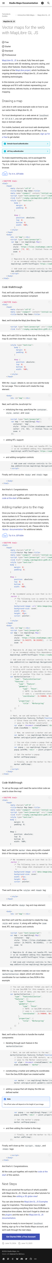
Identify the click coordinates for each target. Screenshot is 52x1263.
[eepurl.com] (13, 1259)
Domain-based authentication (17, 144)
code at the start (9, 498)
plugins (8, 1215)
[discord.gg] (22, 1259)
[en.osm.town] (8, 1259)
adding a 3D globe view (26, 1196)
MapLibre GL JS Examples (36, 1201)
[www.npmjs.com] (35, 1259)
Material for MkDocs (17, 1254)
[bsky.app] (17, 1259)
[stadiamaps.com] (4, 1259)
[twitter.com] (26, 1259)
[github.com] (31, 1259)
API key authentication (15, 151)
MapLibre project (23, 70)
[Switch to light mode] (42, 3)
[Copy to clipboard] (49, 181)
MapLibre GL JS (9, 21)
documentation (13, 529)
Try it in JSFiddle (15, 174)
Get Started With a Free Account (20, 1237)
